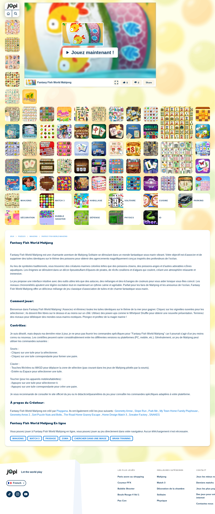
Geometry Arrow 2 (20, 414)
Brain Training (121, 438)
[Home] (8, 13)
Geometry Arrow (124, 411)
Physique (162, 500)
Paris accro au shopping (131, 476)
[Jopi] (12, 6)
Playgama (62, 411)
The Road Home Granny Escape (82, 414)
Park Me (153, 411)
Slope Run (141, 411)
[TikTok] (9, 494)
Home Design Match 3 (115, 414)
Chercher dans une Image (90, 438)
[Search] (15, 13)
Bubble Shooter (126, 488)
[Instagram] (17, 494)
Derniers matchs (205, 482)
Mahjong (33, 236)
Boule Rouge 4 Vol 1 (128, 494)
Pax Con (122, 500)
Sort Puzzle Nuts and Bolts (47, 414)
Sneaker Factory (138, 414)
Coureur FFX (124, 482)
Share (149, 82)
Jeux (12, 236)
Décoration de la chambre (170, 488)
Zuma (65, 438)
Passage (50, 438)
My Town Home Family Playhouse (179, 411)
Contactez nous (204, 503)
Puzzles (21, 236)
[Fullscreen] (116, 82)
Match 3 (35, 438)
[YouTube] (26, 494)
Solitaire (161, 494)
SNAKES (154, 414)
